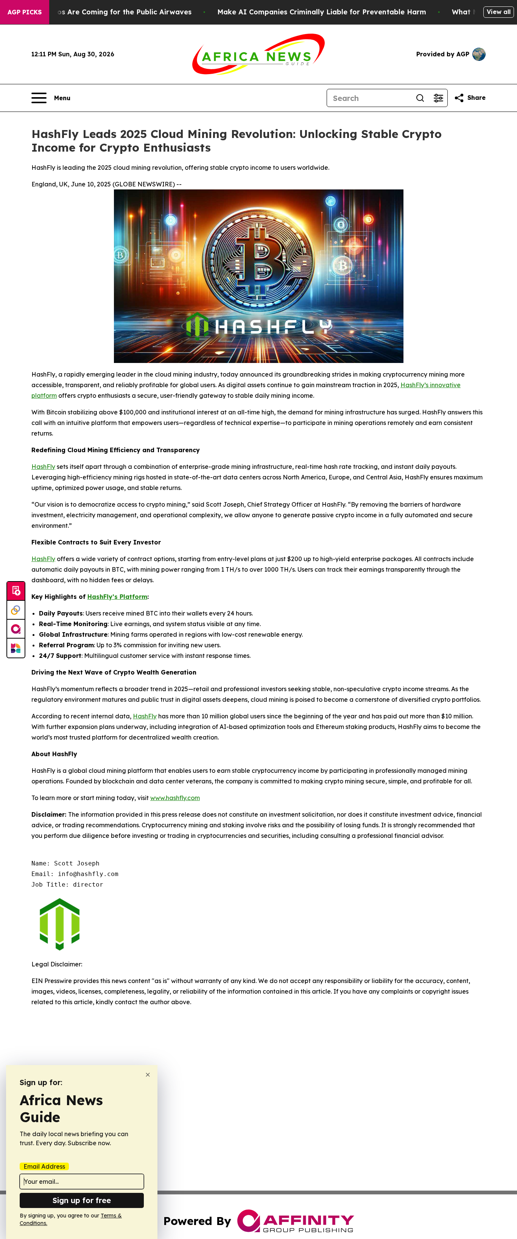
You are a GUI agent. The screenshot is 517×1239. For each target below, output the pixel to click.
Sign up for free (82, 1200)
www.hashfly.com (175, 798)
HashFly (43, 466)
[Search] (420, 98)
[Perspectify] (16, 610)
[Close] (147, 1074)
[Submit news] (16, 591)
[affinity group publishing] (16, 629)
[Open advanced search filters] (438, 98)
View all (499, 12)
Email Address (44, 1166)
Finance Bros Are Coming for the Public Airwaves (106, 12)
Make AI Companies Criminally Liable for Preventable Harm (321, 12)
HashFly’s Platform (117, 596)
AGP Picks (25, 12)
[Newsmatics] (16, 648)
